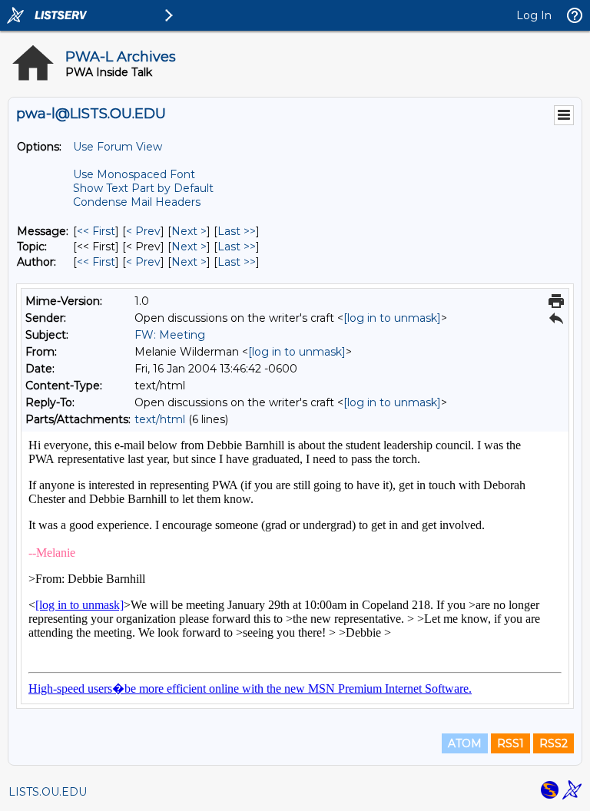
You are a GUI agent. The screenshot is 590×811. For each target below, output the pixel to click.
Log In (534, 15)
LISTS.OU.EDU (47, 792)
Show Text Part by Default (143, 188)
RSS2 (553, 743)
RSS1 (510, 743)
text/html (159, 419)
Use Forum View (117, 147)
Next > (189, 231)
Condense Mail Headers (137, 202)
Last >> (236, 231)
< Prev (143, 231)
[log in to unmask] (392, 318)
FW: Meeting (169, 335)
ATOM (465, 743)
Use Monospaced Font (134, 174)
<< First (96, 231)
